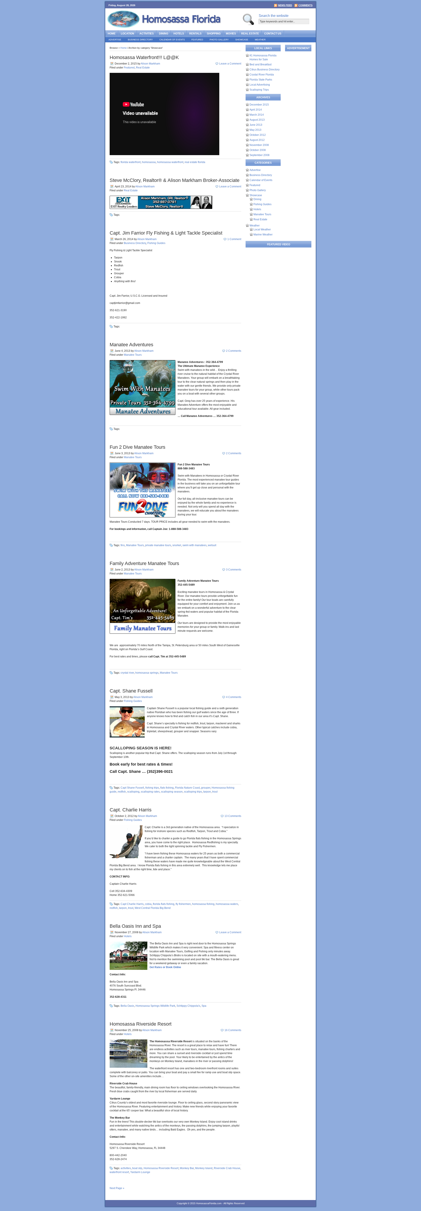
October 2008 (258, 150)
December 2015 (259, 104)
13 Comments (233, 816)
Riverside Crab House (227, 1168)
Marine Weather (263, 234)
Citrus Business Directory (265, 69)
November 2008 (259, 145)
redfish (122, 791)
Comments (305, 5)
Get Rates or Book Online (165, 967)
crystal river (127, 672)
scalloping (133, 791)
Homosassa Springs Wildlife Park (155, 1005)
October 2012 (258, 134)
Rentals (195, 33)
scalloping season (172, 791)
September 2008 (259, 155)
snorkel (176, 545)
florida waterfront (131, 162)
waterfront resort (119, 1172)
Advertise (115, 39)
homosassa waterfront (170, 162)
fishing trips (152, 787)
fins (123, 545)
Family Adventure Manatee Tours (144, 563)
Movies (231, 33)
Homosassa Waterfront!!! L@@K (144, 57)
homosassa (149, 162)
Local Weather (262, 229)
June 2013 (256, 124)
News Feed (285, 5)
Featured (197, 39)
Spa (204, 1005)
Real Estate (250, 33)
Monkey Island (203, 1168)
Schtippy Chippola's (188, 1005)
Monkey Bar (187, 1168)
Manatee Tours (133, 354)
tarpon (207, 791)
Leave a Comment (230, 63)
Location (127, 33)
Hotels (178, 33)
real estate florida (195, 162)
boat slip (137, 1168)
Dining (163, 33)
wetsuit (212, 545)
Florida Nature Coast (187, 787)
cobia (148, 904)
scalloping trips (193, 791)
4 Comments (233, 697)
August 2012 (257, 140)
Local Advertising (260, 84)
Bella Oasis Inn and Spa (135, 926)
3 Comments (233, 569)
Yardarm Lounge (140, 1172)
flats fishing (167, 787)
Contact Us (272, 33)
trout (215, 791)
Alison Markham (150, 63)
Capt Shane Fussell (132, 787)
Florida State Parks (261, 79)
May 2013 (255, 129)
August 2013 (257, 119)
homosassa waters (227, 904)
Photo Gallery (219, 39)
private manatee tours (158, 545)
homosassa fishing (203, 904)
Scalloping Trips (259, 89)
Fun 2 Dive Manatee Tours (137, 447)
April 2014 (256, 109)
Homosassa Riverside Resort (140, 1024)
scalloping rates (150, 791)
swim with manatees (194, 545)
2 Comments (233, 350)
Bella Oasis (127, 1005)
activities (126, 1168)
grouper (205, 787)
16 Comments (233, 1030)
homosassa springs (147, 672)
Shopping (214, 33)
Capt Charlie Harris (132, 904)
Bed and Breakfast (260, 64)
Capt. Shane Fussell (131, 691)
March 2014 (257, 114)
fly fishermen (183, 904)
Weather (260, 39)
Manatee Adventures (131, 344)
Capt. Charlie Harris (131, 810)
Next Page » (117, 1188)
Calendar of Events (172, 39)
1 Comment (234, 239)
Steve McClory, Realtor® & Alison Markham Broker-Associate (174, 180)
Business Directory (140, 39)
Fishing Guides (156, 243)
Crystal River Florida (262, 74)
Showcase (241, 39)
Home (112, 33)
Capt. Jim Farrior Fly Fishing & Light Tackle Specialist (166, 233)
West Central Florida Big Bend (153, 908)
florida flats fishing (163, 904)
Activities (146, 33)
